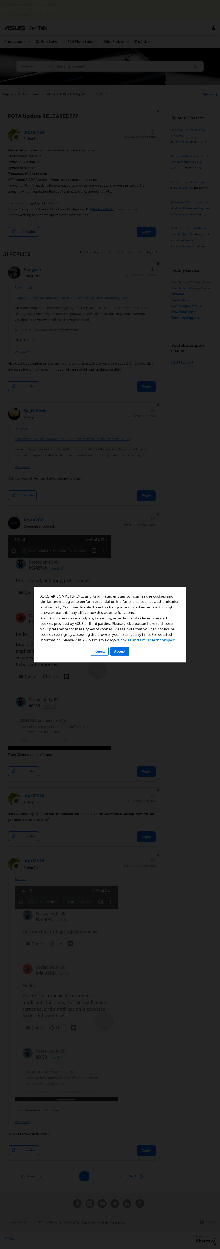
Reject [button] (100, 651)
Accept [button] (119, 651)
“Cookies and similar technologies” (146, 640)
